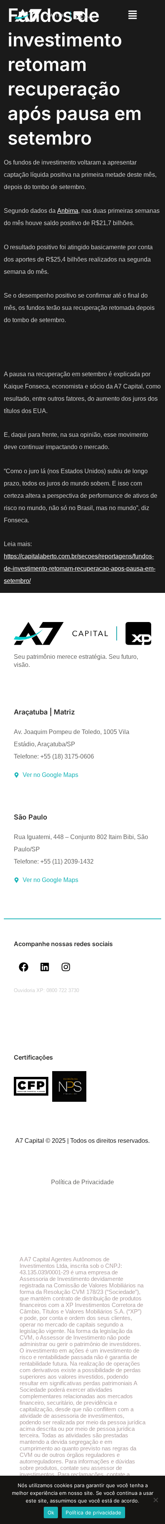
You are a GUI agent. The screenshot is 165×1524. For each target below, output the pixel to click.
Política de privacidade (93, 1512)
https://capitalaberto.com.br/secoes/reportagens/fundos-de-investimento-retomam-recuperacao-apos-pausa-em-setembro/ (79, 568)
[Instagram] (65, 967)
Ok (51, 1512)
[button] (132, 15)
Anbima (67, 210)
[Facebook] (23, 967)
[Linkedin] (44, 967)
